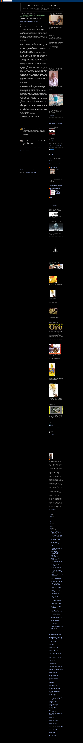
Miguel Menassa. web (53, 705)
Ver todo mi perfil (53, 509)
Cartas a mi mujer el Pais (53, 650)
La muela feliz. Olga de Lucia (54, 688)
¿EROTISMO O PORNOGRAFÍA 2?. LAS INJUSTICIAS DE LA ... (56, 552)
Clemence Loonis (52, 651)
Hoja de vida (51, 673)
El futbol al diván (52, 662)
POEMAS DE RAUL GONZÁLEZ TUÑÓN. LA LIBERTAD (56, 544)
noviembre (53, 628)
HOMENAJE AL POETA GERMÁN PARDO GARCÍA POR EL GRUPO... (56, 592)
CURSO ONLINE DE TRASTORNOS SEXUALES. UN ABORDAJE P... (57, 612)
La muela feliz (51, 686)
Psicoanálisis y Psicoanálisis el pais (55, 728)
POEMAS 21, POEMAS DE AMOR (55, 145)
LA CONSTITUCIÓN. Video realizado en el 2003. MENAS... (56, 607)
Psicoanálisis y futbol (53, 723)
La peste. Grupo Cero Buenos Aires (55, 689)
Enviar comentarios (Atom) (31, 172)
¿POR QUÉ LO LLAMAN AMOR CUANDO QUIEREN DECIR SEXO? (57, 537)
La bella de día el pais (53, 683)
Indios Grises (51, 676)
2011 (51, 523)
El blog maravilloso (52, 659)
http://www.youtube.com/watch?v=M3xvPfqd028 (29, 21)
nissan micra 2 (58, 427)
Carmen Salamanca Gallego (54, 647)
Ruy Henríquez (51, 731)
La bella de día (51, 682)
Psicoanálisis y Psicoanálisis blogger (56, 726)
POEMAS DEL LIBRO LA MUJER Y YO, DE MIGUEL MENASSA (56, 548)
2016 (51, 514)
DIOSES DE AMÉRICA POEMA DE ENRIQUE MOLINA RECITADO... (57, 576)
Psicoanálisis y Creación (41, 5)
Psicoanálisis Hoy (52, 717)
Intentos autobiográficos (53, 678)
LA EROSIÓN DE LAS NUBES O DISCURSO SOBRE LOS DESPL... (56, 571)
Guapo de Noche (52, 670)
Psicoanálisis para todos (53, 719)
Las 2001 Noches (52, 692)
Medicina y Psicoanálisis (53, 701)
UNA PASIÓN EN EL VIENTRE (57, 581)
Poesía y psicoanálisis (53, 205)
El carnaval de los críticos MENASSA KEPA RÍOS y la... (56, 603)
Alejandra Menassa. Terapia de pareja (56, 637)
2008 (51, 528)
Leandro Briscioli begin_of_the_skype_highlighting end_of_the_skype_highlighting (56, 697)
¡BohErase (52, 197)
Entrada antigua (44, 169)
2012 (51, 521)
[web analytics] (51, 432)
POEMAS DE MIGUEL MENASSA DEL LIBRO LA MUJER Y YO (56, 532)
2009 (51, 526)
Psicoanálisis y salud (53, 729)
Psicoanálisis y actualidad (53, 720)
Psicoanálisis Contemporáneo (54, 716)
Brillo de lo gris (51, 644)
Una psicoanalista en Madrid (54, 733)
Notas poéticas (51, 708)
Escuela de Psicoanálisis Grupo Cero (56, 669)
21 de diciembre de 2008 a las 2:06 (32, 147)
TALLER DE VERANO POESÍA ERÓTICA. (58, 170)
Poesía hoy (51, 710)
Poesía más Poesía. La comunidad (55, 713)
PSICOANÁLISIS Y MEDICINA (56, 185)
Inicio (34, 169)
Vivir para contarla (52, 736)
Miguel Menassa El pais (53, 704)
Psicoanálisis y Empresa (53, 722)
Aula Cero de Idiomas (53, 641)
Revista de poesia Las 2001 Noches (55, 123)
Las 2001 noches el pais (53, 694)
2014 (51, 518)
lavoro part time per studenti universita (55, 426)
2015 (51, 516)
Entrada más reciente (24, 169)
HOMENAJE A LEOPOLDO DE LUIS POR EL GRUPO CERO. (56, 596)
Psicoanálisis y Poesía (53, 725)
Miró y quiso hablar (52, 707)
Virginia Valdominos (52, 735)
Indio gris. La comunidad (53, 675)
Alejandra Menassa (26, 138)
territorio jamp (25, 127)
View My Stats (51, 434)
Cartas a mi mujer (52, 648)
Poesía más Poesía (52, 711)
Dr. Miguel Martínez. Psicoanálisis (55, 657)
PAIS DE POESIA (53, 183)
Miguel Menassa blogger (53, 702)
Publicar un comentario (24, 150)
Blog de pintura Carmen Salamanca (55, 643)
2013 (51, 519)
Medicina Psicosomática (53, 699)
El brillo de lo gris (52, 660)
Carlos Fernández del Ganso (54, 645)
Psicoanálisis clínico (52, 714)
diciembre (53, 529)
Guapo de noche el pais (53, 672)
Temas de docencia (52, 732)
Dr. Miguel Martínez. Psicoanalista (55, 656)
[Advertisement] (30, 160)
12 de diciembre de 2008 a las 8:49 (32, 136)
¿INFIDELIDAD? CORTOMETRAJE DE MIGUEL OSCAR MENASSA (57, 625)
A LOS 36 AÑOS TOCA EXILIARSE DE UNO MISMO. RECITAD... (55, 585)
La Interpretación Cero (53, 685)
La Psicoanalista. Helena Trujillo (55, 691)
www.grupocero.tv (58, 48)
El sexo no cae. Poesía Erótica (54, 665)
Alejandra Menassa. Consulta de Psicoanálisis (56, 161)
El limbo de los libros (52, 663)
